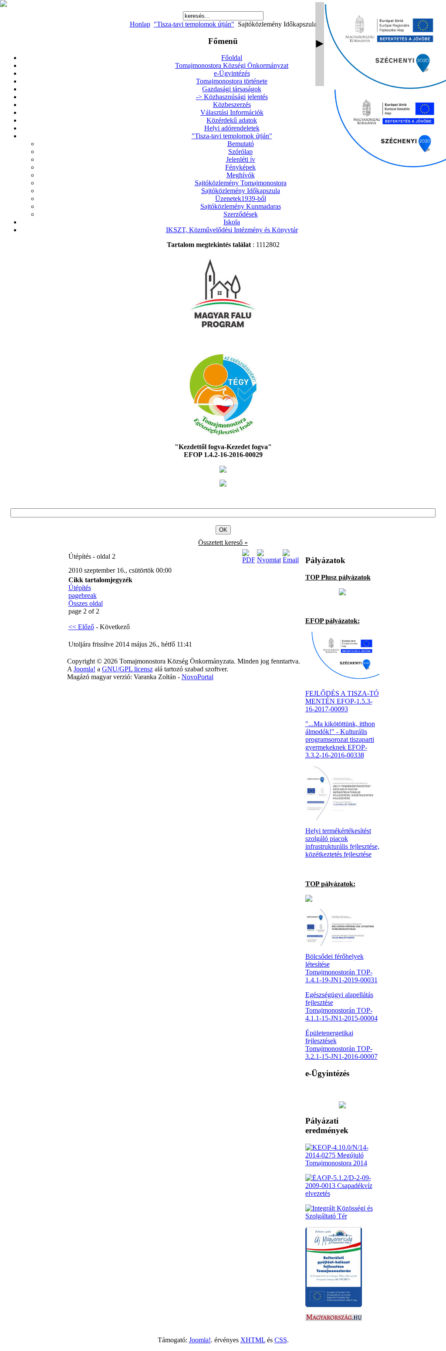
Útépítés (79, 587)
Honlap (140, 24)
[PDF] (248, 560)
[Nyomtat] (269, 560)
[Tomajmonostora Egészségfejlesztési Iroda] (223, 433)
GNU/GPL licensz (127, 669)
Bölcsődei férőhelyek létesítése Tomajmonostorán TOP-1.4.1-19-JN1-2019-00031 (341, 968)
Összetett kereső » (223, 542)
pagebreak (82, 595)
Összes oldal (85, 603)
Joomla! (84, 669)
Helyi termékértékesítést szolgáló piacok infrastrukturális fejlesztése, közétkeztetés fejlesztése (342, 842)
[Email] (291, 560)
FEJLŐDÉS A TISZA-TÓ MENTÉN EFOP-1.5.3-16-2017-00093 (342, 701)
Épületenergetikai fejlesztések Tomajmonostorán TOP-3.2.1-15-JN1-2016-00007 (341, 1044)
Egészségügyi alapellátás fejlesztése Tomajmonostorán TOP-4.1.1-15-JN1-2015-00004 (341, 1006)
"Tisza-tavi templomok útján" (194, 24)
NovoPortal (197, 677)
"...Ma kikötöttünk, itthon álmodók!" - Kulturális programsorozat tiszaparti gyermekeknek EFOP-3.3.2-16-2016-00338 (340, 739)
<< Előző (81, 626)
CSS (280, 1340)
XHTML (252, 1340)
